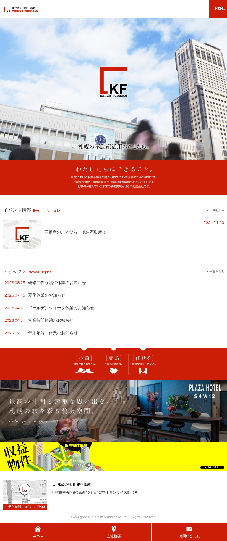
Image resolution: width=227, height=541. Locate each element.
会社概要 (114, 536)
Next (222, 87)
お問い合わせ (189, 536)
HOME (38, 536)
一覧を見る (216, 210)
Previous (4, 87)
